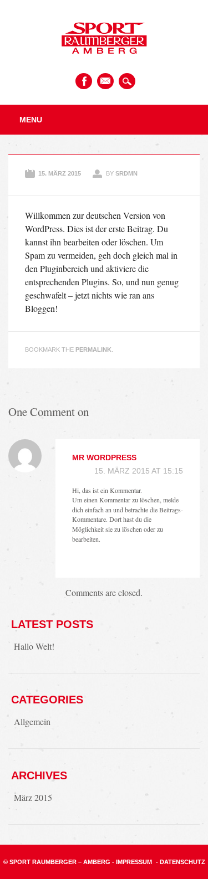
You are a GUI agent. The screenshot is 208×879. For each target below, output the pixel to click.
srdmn (126, 173)
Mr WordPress (104, 457)
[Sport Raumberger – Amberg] (104, 60)
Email (105, 81)
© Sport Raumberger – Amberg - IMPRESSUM (77, 862)
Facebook (83, 81)
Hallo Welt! (34, 646)
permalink (93, 349)
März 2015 (33, 797)
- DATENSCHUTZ (180, 862)
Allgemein (32, 721)
